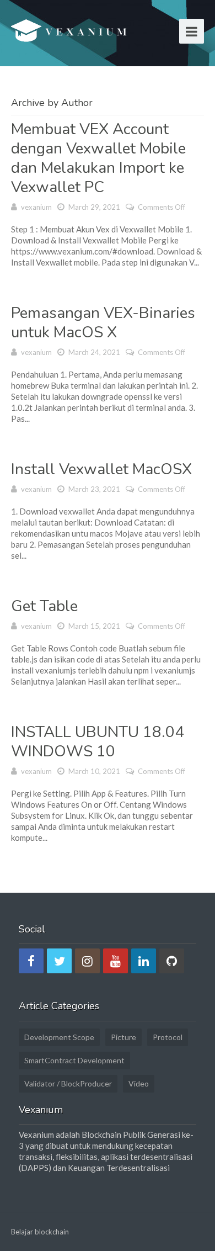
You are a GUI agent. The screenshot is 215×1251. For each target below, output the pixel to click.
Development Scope (59, 1037)
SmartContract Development (74, 1060)
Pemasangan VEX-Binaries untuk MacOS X (103, 323)
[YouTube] (115, 960)
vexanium (36, 207)
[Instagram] (87, 960)
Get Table (44, 606)
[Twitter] (59, 960)
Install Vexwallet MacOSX (101, 469)
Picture (123, 1037)
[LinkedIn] (143, 960)
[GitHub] (171, 960)
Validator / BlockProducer (68, 1083)
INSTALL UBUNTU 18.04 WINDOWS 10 (97, 742)
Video (138, 1083)
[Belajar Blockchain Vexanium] (71, 33)
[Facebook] (31, 960)
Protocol (167, 1037)
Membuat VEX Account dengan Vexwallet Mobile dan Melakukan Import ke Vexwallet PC (98, 158)
